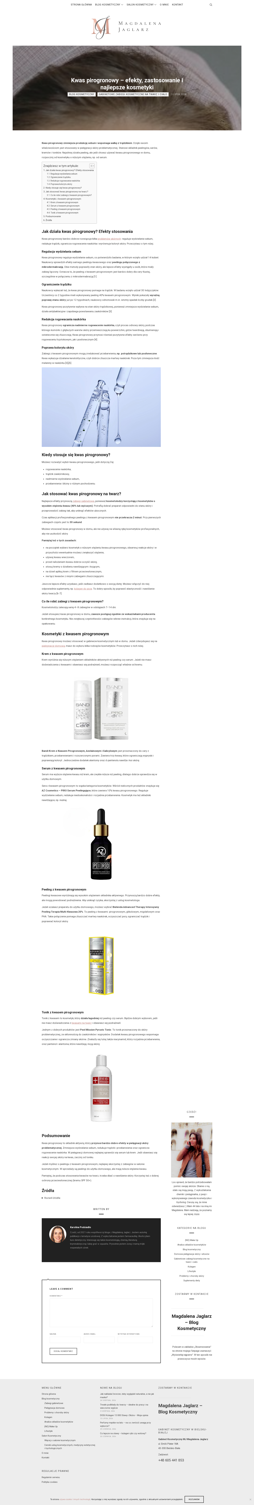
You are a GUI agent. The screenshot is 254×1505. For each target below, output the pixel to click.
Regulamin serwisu (51, 1477)
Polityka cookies (49, 1482)
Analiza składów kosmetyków (191, 1245)
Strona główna (49, 1394)
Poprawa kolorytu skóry (61, 184)
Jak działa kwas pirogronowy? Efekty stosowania (70, 170)
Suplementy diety (191, 1280)
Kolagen (192, 1266)
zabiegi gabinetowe (83, 501)
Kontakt (45, 1457)
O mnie (45, 1453)
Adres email (90, 1334)
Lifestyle (192, 1271)
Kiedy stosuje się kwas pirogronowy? (64, 187)
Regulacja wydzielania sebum (64, 174)
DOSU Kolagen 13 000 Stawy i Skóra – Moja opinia (124, 1415)
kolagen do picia (83, 588)
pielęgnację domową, (53, 645)
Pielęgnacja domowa (54, 1408)
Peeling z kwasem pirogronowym (65, 209)
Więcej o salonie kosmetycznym (60, 1440)
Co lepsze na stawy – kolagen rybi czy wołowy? (123, 1433)
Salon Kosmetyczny (51, 1435)
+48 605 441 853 (171, 1460)
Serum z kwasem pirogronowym (65, 206)
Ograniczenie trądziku (61, 177)
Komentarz (56, 1296)
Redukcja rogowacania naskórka (65, 181)
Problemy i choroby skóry (191, 1276)
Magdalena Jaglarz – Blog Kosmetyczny (192, 1322)
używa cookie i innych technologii (74, 1499)
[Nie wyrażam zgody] (250, 1499)
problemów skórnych (109, 238)
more (196, 1214)
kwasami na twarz (82, 1022)
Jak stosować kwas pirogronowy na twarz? (67, 191)
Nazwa (53, 1334)
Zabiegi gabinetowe (53, 1403)
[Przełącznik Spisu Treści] (90, 165)
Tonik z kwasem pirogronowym (64, 213)
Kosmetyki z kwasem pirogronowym (63, 199)
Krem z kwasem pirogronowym (64, 202)
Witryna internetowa (128, 1334)
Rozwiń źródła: (52, 1197)
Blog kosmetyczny (81, 94)
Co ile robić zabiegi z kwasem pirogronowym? (71, 195)
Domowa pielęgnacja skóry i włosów (191, 1254)
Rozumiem (194, 1499)
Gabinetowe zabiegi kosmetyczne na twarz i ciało (133, 94)
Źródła (49, 220)
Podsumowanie (53, 216)
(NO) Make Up (191, 1240)
